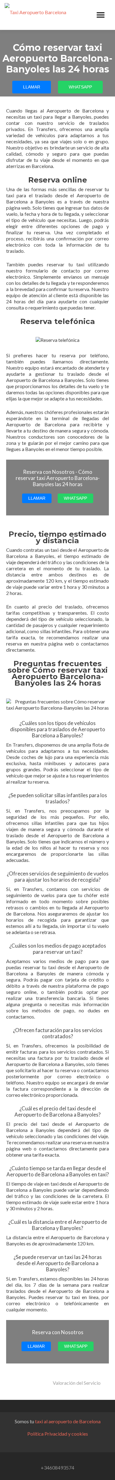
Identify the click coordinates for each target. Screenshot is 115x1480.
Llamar (31, 86)
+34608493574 (57, 1467)
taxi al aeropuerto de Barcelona (68, 1421)
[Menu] (100, 15)
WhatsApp (80, 86)
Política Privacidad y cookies (57, 1434)
